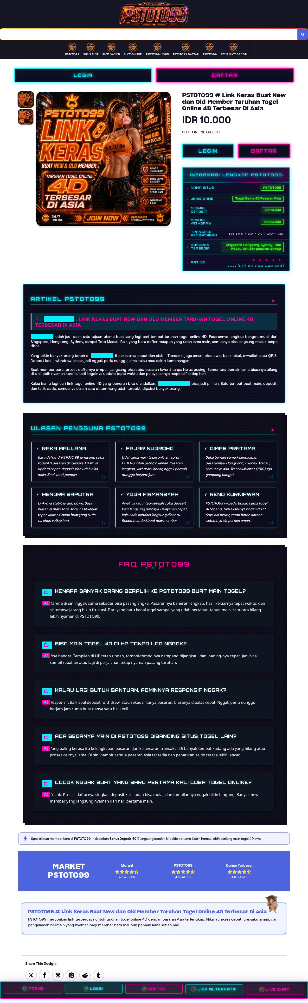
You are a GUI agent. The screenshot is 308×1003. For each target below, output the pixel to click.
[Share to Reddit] (85, 975)
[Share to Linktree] (58, 975)
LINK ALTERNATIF (217, 989)
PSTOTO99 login (174, 383)
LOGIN (83, 75)
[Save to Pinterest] (71, 975)
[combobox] (149, 34)
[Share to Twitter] (31, 975)
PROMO (36, 989)
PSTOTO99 (59, 319)
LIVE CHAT (277, 990)
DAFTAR (225, 75)
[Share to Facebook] (44, 975)
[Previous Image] (40, 160)
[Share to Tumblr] (98, 975)
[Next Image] (167, 160)
